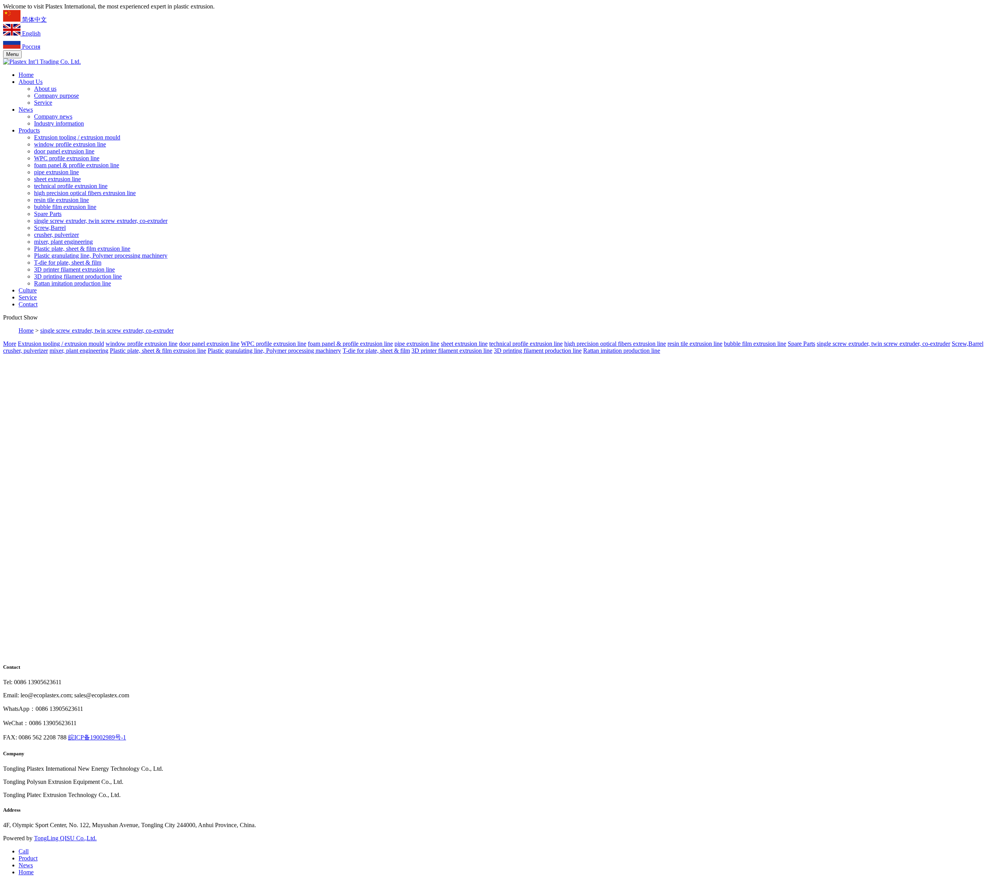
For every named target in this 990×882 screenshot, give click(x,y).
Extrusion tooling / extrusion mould (77, 137)
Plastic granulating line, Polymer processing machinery (100, 255)
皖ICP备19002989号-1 (97, 737)
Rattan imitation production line (72, 283)
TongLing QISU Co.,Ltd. (65, 838)
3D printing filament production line (78, 276)
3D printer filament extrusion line (74, 269)
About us (45, 88)
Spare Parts (47, 214)
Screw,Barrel (50, 227)
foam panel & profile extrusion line (76, 165)
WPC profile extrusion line (66, 158)
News (26, 109)
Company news (53, 116)
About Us (31, 81)
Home (26, 74)
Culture (28, 290)
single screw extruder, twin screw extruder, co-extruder (100, 221)
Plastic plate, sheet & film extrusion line (82, 248)
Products (29, 130)
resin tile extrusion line (61, 200)
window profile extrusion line (70, 144)
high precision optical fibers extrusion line (85, 193)
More (9, 343)
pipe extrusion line (56, 172)
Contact (28, 304)
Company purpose (56, 95)
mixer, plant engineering (63, 241)
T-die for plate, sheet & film (67, 262)
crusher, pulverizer (56, 234)
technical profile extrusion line (71, 186)
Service (43, 102)
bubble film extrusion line (65, 207)
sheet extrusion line (57, 179)
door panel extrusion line (64, 151)
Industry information (59, 123)
